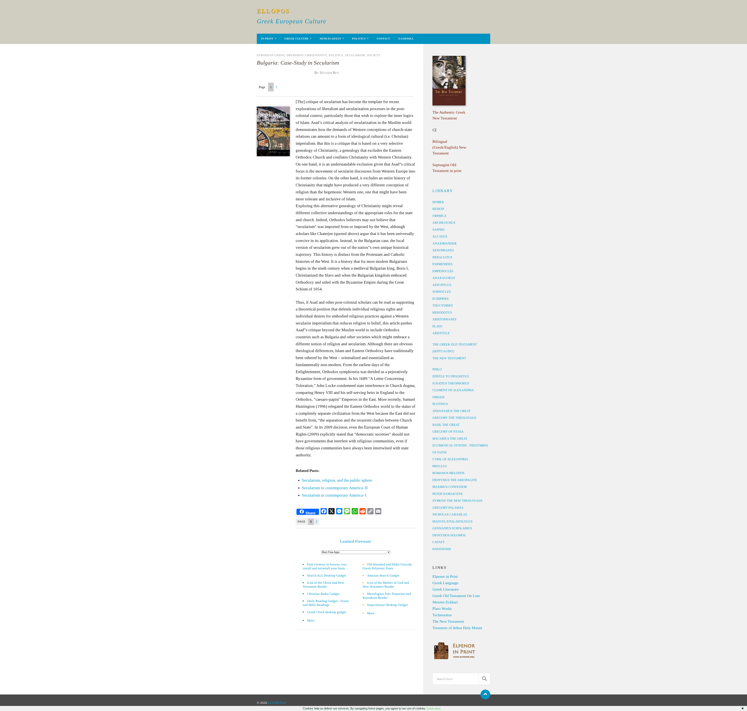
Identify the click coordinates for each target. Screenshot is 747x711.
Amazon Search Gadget (383, 575)
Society (373, 55)
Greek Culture (296, 38)
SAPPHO (438, 229)
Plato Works (442, 608)
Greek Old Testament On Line (456, 596)
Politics (359, 38)
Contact (383, 38)
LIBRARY (442, 190)
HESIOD (438, 208)
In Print (267, 38)
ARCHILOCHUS (443, 222)
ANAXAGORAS (443, 278)
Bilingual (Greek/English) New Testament (449, 147)
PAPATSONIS (441, 549)
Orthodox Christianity (306, 55)
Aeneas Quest (330, 38)
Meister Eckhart (445, 602)
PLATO (437, 326)
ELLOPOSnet (277, 703)
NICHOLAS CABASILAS (449, 514)
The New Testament (448, 621)
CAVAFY (438, 542)
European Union (270, 55)
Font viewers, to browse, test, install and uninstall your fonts (325, 566)
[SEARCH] (484, 679)
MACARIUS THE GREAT (449, 438)
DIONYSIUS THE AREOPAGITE (454, 480)
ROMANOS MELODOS (448, 473)
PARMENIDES (442, 264)
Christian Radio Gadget (323, 594)
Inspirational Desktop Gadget (387, 605)
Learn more (434, 708)
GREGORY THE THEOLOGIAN (454, 417)
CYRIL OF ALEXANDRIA (450, 459)
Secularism (355, 55)
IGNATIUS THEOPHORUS (450, 383)
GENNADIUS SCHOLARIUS (452, 528)
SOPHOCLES (441, 291)
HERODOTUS (442, 312)
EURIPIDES (440, 298)
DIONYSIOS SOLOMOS (449, 535)
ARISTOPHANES (444, 319)
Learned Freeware (355, 541)
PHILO (437, 369)
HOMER (438, 202)
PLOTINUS (440, 404)
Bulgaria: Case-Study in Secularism (298, 63)
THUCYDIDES (442, 305)
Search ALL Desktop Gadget (326, 575)
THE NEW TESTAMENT (449, 358)
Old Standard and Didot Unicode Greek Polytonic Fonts (387, 566)
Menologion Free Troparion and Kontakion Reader (387, 596)
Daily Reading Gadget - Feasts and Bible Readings (326, 603)
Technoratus (442, 615)
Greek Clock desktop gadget (326, 612)
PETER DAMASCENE (447, 493)
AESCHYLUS (441, 285)
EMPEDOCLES (442, 271)
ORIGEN (438, 397)
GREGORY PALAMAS (447, 507)
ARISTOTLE (441, 333)
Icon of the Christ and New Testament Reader (323, 584)
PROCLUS (439, 466)
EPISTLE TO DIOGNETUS (450, 376)
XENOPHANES (443, 250)
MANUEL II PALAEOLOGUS (452, 521)
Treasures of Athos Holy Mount (457, 628)
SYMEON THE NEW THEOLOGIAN (457, 500)
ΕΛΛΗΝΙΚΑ (406, 38)
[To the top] (485, 694)
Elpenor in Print (445, 576)
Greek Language (445, 583)
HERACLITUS (442, 257)
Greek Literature (445, 589)
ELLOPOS (273, 11)
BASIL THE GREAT (445, 424)
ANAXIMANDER (444, 243)
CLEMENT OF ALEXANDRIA (453, 390)
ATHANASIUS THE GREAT (451, 411)
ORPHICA (439, 215)
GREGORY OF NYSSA (448, 431)
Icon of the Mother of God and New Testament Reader (386, 584)
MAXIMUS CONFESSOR (449, 486)
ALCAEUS (439, 236)
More (313, 620)
